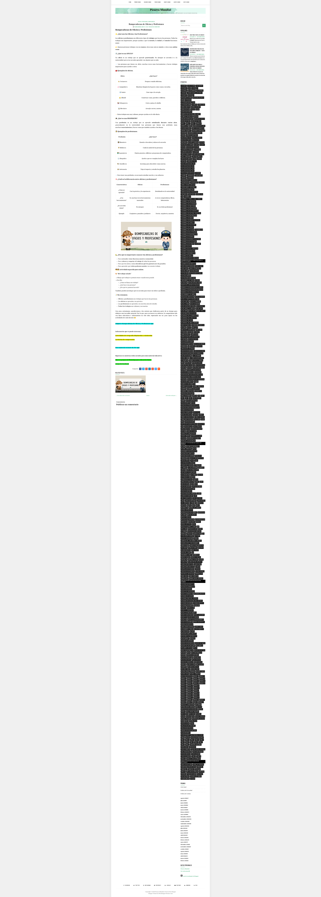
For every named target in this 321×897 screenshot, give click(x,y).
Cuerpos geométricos (195, 268)
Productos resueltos (187, 593)
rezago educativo (186, 659)
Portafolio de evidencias (188, 571)
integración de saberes (187, 455)
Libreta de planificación (187, 481)
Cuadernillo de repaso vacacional (190, 220)
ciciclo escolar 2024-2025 (188, 163)
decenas (197, 280)
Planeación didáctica (187, 564)
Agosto (193, 109)
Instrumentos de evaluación (189, 451)
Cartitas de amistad (186, 158)
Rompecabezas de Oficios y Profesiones (146, 24)
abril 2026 (184, 807)
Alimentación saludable (187, 114)
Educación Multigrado (187, 341)
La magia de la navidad (187, 465)
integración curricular (187, 453)
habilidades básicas (196, 428)
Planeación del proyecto (195, 561)
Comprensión (190, 175)
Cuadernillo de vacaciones (188, 224)
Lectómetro (194, 474)
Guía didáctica (188, 426)
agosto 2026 (185, 798)
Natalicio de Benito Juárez (188, 526)
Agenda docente (195, 107)
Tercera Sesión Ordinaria (198, 749)
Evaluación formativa (187, 381)
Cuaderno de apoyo (186, 246)
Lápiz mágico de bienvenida (188, 472)
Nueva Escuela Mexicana (194, 531)
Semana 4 (189, 699)
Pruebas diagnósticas (187, 624)
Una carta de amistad (192, 771)
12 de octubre (191, 85)
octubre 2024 (185, 849)
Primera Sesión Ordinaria (196, 578)
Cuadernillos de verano (187, 243)
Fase (199, 395)
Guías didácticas (185, 428)
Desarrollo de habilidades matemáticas (192, 289)
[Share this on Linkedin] (149, 369)
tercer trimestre (185, 749)
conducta (201, 182)
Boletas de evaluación (192, 147)
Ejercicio (192, 346)
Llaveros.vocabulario (187, 495)
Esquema (183, 369)
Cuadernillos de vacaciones (188, 241)
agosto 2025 (185, 826)
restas (188, 652)
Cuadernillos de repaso (187, 236)
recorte (192, 631)
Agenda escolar (185, 109)
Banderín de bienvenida (198, 130)
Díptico (189, 327)
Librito (197, 481)
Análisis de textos (199, 118)
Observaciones (197, 533)
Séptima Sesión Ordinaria (188, 706)
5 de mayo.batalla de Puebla (194, 92)
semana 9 (200, 702)
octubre (197, 535)
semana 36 (183, 697)
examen (196, 381)
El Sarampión (184, 360)
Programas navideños (187, 605)
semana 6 (183, 702)
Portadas (197, 569)
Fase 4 (182, 398)
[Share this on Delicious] (156, 369)
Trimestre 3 (191, 769)
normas (200, 528)
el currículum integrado (197, 358)
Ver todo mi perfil (185, 871)
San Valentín (200, 664)
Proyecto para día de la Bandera (190, 617)
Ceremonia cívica (191, 161)
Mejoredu (183, 514)
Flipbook (195, 414)
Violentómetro (185, 778)
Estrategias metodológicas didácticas (192, 374)
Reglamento (199, 645)
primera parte (184, 578)
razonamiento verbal (187, 629)
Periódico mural (185, 557)
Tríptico (183, 771)
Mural (194, 524)
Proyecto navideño (199, 614)
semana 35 (196, 695)
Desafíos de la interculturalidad (190, 284)
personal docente (193, 559)
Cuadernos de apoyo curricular (189, 257)
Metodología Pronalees (187, 519)
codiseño (183, 175)
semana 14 (202, 678)
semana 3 (196, 690)
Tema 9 (187, 744)
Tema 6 (196, 742)
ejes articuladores (186, 355)
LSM (196, 503)
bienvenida (184, 142)
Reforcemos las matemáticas (189, 636)
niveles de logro (192, 528)
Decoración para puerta (194, 282)
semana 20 (196, 683)
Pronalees (196, 605)
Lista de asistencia (186, 486)
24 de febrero (192, 90)
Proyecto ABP (190, 607)
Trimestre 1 (200, 766)
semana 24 (196, 685)
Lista (196, 484)
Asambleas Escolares (199, 125)
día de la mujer (185, 301)
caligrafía (196, 151)
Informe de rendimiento (192, 446)
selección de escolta (187, 676)
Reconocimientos (199, 629)
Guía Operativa (197, 426)
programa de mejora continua (189, 598)
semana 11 (183, 678)
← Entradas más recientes (123, 395)
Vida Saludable (185, 776)
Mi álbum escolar (200, 519)
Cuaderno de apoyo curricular (189, 248)
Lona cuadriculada (186, 498)
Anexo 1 (183, 123)
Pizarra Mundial (160, 10)
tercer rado (192, 746)
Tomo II (194, 756)
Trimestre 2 (184, 769)
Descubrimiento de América (188, 294)
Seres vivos (199, 706)
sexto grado (184, 713)
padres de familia (192, 547)
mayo (195, 512)
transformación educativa (188, 766)
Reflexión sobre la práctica (188, 633)
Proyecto (183, 607)
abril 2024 (184, 856)
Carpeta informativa (198, 154)
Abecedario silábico (198, 97)
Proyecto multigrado (187, 614)
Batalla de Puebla (197, 137)
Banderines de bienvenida (195, 132)
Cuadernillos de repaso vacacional (190, 239)
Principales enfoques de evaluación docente (191, 581)
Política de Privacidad (186, 790)
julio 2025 (184, 828)
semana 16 (190, 680)
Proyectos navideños (187, 621)
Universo (183, 774)
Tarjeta (187, 737)
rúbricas (183, 664)
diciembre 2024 (185, 844)
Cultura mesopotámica (195, 273)
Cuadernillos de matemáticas (189, 234)
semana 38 (196, 697)
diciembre (194, 325)
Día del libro (199, 308)
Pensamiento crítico (186, 554)
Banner (183, 135)
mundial (198, 521)
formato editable (199, 417)
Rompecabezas (151, 21)
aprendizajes (184, 125)
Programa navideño (186, 603)
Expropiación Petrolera (187, 393)
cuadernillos (199, 229)
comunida (183, 177)
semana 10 (202, 676)
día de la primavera (195, 301)
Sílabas (183, 716)
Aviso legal (183, 787)
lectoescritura (185, 474)
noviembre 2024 (186, 846)
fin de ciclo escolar (186, 414)
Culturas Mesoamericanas (188, 277)
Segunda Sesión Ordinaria (188, 671)
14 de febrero (199, 85)
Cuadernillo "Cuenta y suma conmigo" (191, 198)
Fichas (193, 402)
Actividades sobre (186, 104)
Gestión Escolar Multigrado (189, 424)
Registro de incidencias (187, 643)
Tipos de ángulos (185, 754)
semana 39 (183, 699)
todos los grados (186, 756)
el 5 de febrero (197, 355)
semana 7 (189, 702)
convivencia (191, 194)
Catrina (199, 158)
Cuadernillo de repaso (187, 217)
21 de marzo (195, 88)
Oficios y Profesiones (143, 21)
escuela (189, 367)
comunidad (190, 177)
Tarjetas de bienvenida (197, 737)
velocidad (200, 774)
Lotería (192, 503)
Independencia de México (193, 438)
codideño (197, 173)
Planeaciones (197, 564)
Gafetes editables (190, 421)
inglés (194, 448)
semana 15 (183, 680)
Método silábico (191, 514)
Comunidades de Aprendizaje (189, 180)
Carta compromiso (186, 156)
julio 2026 (184, 800)
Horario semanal (185, 435)
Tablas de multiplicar (187, 728)
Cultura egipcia (194, 270)
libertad (195, 479)
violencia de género (195, 776)
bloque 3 (202, 144)
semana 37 (190, 697)
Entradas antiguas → (171, 395)
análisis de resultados (187, 118)
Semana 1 (195, 676)
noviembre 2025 (186, 819)
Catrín (194, 158)
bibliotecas (195, 140)
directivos (195, 327)
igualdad (183, 438)
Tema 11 (192, 739)
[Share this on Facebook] (140, 369)
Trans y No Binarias (198, 764)
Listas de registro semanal (188, 493)
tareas (183, 737)
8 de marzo (184, 95)
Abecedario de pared (186, 97)
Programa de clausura (187, 596)
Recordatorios (185, 631)
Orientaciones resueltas (196, 545)
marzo (197, 505)
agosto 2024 (185, 851)
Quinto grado (177, 2)
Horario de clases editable (188, 433)
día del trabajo (200, 310)
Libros (192, 484)
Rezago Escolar (196, 659)
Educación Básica (193, 339)
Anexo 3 (193, 123)
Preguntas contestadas (187, 573)
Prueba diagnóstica (199, 621)
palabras (200, 547)
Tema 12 (197, 739)
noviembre (184, 531)
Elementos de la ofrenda (196, 360)
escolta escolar (200, 365)
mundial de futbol (186, 524)
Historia (183, 431)
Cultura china (185, 270)
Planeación (184, 561)
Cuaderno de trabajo (187, 255)
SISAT (182, 721)
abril (182, 100)
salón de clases (191, 664)
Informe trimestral (186, 448)
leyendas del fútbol (186, 479)
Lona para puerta (197, 498)
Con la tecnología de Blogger (191, 876)
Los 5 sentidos (185, 503)
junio (196, 460)
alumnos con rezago (187, 116)
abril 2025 (184, 835)
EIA (188, 346)
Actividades (188, 100)
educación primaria (199, 343)
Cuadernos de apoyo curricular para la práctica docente (192, 261)
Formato (201, 414)
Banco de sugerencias (198, 128)
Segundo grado (147, 2)
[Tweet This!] (143, 369)
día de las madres (195, 303)
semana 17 (196, 680)
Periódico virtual (196, 557)
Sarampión (184, 666)
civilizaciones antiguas (187, 173)
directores (199, 329)
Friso (182, 421)
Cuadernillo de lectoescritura (189, 210)
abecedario (191, 95)
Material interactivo (187, 510)
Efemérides (184, 346)
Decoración (184, 282)
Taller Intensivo (185, 732)
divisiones (190, 332)
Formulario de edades (187, 419)
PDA (193, 552)
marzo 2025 (184, 837)
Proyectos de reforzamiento (196, 619)
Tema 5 (191, 742)
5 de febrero (199, 90)
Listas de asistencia (186, 491)
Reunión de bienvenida (192, 655)
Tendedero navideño (195, 744)
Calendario (197, 149)
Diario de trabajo (186, 325)
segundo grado (200, 671)
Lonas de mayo (201, 500)
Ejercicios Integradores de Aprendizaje (192, 353)
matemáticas (184, 507)
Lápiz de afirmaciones (192, 469)
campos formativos (186, 154)
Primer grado (137, 2)
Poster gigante (200, 571)
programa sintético (198, 603)
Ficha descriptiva (185, 402)
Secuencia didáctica (193, 666)
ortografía (184, 547)
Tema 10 (187, 739)
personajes (184, 559)
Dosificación (194, 334)
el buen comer (185, 358)
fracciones (197, 419)
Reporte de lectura (199, 650)
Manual (189, 505)
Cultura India (185, 273)
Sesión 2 (183, 711)
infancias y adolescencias (188, 440)
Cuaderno (198, 243)
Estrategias (198, 372)
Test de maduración (186, 751)
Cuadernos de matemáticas (188, 263)
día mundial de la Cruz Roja (188, 318)
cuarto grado (199, 266)
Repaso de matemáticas (187, 650)
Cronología (199, 194)
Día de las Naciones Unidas (188, 306)
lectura (200, 474)
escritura (183, 367)
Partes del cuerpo (186, 552)
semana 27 (196, 688)
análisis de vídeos (196, 121)
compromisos (198, 175)
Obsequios (189, 533)
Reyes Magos (197, 657)
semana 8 (195, 702)
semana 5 (202, 699)
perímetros (196, 554)
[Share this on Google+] (146, 369)
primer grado (184, 576)
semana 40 (196, 699)
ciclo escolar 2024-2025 (187, 166)
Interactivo (198, 455)
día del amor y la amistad (188, 308)
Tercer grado (157, 2)
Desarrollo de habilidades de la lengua (192, 287)
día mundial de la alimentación (189, 315)
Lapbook (183, 469)
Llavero (199, 493)
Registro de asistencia (187, 640)
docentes (196, 332)
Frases (202, 419)
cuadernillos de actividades (189, 232)
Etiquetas (183, 379)
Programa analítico (199, 593)
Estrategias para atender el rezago (191, 376)
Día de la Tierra (185, 303)
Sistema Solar (193, 721)
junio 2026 (184, 803)
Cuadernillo (187, 196)
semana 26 (190, 688)
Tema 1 (182, 739)
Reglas (195, 647)
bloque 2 (196, 144)
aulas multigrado (186, 128)
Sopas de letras (185, 723)
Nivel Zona (184, 528)
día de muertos (200, 306)
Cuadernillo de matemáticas (189, 215)
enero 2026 (184, 814)
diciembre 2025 (186, 816)
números (183, 533)
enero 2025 (184, 842)
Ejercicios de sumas (199, 351)
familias (194, 395)
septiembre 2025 (186, 823)
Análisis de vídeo (185, 121)
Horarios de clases (196, 435)
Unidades (201, 771)
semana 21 (202, 683)
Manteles (183, 505)
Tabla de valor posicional (188, 725)
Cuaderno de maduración (188, 250)
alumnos (197, 114)
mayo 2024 (184, 853)
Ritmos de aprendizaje (187, 662)
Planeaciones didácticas (188, 566)
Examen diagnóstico (186, 386)
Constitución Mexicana (187, 189)
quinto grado (199, 626)
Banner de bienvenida (192, 135)
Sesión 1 (200, 709)
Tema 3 (182, 742)
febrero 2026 (185, 812)
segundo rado (185, 673)
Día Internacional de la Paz (188, 313)
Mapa (193, 505)
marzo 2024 (184, 858)
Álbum (197, 109)
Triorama (197, 769)
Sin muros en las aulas (198, 718)
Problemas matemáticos (187, 584)
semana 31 (190, 692)
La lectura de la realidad (188, 462)
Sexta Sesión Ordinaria (192, 711)
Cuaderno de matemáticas (188, 253)
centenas (183, 161)
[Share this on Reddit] (159, 369)
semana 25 (183, 688)
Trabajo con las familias (193, 758)
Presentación (199, 573)
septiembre (198, 704)
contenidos (184, 194)
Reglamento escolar (186, 647)
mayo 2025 (184, 833)
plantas (198, 566)
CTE (182, 196)
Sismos (186, 721)
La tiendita (184, 467)
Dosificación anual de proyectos (190, 336)
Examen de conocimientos (188, 384)
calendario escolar (186, 151)
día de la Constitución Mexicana (190, 299)
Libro (201, 481)
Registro (192, 638)
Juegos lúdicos (185, 460)
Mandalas (200, 503)
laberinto (201, 467)
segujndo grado (185, 669)
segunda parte (195, 669)
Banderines (184, 132)
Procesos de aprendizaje (188, 586)
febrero (183, 400)
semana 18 (202, 680)
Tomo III (199, 756)
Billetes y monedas (193, 142)
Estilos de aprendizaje (187, 372)
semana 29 (190, 690)
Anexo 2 (188, 123)
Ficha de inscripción (191, 400)
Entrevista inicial (197, 362)
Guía (182, 426)
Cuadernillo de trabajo (187, 222)
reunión (183, 655)
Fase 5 (186, 398)
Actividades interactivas (188, 102)
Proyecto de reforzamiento (188, 612)
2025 (189, 88)
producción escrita (186, 589)
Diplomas (183, 327)
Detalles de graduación (187, 296)
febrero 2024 (184, 860)
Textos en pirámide (198, 751)
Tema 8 (182, 744)
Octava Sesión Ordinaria (187, 535)
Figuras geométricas (186, 412)
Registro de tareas (200, 643)
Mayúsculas (201, 512)
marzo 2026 (184, 809)
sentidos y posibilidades (187, 704)
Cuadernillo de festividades (189, 208)
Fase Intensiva (197, 398)
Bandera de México (186, 130)
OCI (203, 533)
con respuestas (185, 182)
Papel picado (195, 550)
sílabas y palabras (186, 718)
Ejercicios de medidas (187, 351)
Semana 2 (189, 683)
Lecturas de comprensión (188, 477)
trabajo (183, 758)
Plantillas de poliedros (187, 569)
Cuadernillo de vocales (187, 229)
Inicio (147, 395)
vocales (192, 778)
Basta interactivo (186, 137)
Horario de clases (191, 431)
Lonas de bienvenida (190, 500)
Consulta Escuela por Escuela (189, 191)
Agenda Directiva (185, 107)
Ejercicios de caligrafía (187, 348)
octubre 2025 (185, 821)
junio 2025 (184, 830)
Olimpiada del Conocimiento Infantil (191, 540)
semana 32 (196, 692)
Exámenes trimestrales (187, 391)
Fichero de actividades (187, 409)
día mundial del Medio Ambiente (189, 322)
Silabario (198, 713)
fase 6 (190, 398)
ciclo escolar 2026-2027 (187, 170)
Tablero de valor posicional (189, 730)
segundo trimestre (195, 673)
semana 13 (196, 678)
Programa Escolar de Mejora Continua (191, 600)
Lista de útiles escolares (188, 488)
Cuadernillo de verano (187, 227)
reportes (183, 652)
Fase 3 (202, 395)
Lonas (182, 500)
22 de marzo (184, 90)
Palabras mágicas (186, 550)
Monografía (191, 521)
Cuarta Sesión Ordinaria (187, 266)
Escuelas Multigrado (198, 367)
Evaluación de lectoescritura (195, 379)
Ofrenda (196, 538)
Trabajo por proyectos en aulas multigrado (190, 761)
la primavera (197, 465)
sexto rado (192, 713)
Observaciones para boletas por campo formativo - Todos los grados (197, 50)
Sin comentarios (201, 36)
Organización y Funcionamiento (190, 543)
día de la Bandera (200, 296)
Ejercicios (199, 346)
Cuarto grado (167, 2)
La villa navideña (193, 467)
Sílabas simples (190, 716)
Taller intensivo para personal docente (192, 735)
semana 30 (183, 692)
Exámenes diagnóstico (193, 388)
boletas (183, 147)
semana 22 (183, 685)
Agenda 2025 (201, 104)
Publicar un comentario (154, 27)
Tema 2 (202, 739)
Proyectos (184, 619)
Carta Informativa (197, 156)
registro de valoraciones (188, 645)
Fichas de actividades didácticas (190, 405)
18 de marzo (184, 88)
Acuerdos (194, 104)
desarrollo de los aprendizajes (190, 292)
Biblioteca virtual (186, 140)
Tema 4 (187, 742)
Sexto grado (186, 2)
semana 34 (190, 695)
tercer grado (184, 746)
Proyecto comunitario (187, 610)
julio (192, 460)
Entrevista (188, 362)
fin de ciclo (196, 412)
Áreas (190, 125)
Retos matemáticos (196, 652)
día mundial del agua (187, 320)
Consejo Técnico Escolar (188, 184)
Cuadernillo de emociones (188, 206)
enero (182, 362)
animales (198, 123)
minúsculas (184, 521)
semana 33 (183, 695)
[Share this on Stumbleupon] (152, 369)
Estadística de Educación (194, 369)
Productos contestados (187, 591)
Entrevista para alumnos (188, 365)
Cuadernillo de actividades (188, 203)
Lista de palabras (197, 486)
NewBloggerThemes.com (166, 893)
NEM (198, 526)
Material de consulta (195, 507)
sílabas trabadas (200, 716)
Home (130, 2)
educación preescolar (187, 343)
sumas (192, 723)
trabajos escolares (186, 764)
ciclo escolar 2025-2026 (187, 168)
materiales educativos (187, 512)
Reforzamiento (185, 638)
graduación (201, 424)
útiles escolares (191, 774)
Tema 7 (200, 742)
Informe (183, 446)
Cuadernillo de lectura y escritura (191, 213)
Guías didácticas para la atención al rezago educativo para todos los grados (197, 66)
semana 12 (189, 678)
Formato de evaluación (187, 417)
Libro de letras (185, 484)
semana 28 (183, 690)
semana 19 (183, 683)
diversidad (184, 332)
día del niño (184, 310)
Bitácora (201, 142)
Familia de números (186, 395)
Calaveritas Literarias (187, 149)
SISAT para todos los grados (197, 35)
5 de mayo (183, 92)
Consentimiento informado (188, 187)
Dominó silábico (185, 334)
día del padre (191, 310)
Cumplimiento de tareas (187, 280)
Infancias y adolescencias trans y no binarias (191, 443)
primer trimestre (193, 576)
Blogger (174, 891)
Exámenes (183, 388)
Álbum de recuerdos (186, 111)
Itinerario (183, 458)
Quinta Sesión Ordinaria (187, 626)
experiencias (198, 391)
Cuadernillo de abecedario (188, 201)
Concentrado (194, 182)
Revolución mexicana (187, 657)
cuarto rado (184, 268)
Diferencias (201, 325)
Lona (195, 495)
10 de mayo (183, 85)
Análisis (196, 116)
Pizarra (201, 559)
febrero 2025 (185, 840)
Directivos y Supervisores (188, 329)
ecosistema (184, 339)
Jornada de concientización (195, 458)
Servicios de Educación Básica (189, 709)
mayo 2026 (184, 805)
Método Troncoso (186, 517)
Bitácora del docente (187, 144)
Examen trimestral (198, 386)
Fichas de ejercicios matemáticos (190, 407)
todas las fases (195, 754)
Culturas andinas (186, 275)
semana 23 (190, 685)
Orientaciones (185, 545)
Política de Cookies (186, 793)
